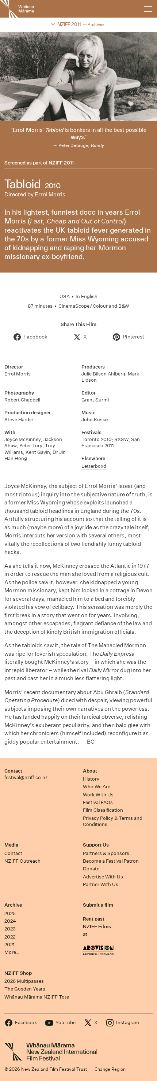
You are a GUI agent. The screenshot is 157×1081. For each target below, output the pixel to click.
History (91, 779)
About (90, 771)
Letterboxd (93, 466)
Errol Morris (50, 194)
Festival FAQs (98, 802)
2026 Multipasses (24, 981)
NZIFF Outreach (22, 861)
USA (65, 296)
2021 (9, 944)
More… (11, 952)
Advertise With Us (103, 877)
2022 (9, 937)
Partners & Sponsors (106, 853)
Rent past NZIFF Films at (97, 927)
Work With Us (98, 795)
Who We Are (96, 787)
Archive (13, 905)
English (89, 296)
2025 (10, 913)
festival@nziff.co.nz (26, 777)
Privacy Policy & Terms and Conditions (112, 821)
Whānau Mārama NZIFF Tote (36, 997)
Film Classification (103, 810)
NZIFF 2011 (61, 163)
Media (11, 845)
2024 (10, 921)
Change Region (110, 1069)
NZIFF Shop (18, 973)
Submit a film (98, 905)
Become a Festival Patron (111, 861)
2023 (10, 929)
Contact (13, 771)
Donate (91, 869)
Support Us (96, 845)
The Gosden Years (24, 989)
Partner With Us (100, 884)
